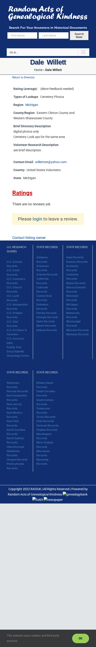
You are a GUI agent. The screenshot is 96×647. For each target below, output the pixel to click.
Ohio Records (15, 447)
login (37, 219)
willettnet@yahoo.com (51, 162)
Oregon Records (17, 459)
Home (38, 70)
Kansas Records (77, 261)
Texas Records (46, 417)
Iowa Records (75, 257)
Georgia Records (47, 317)
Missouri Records (77, 330)
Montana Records (77, 334)
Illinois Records (46, 325)
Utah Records (45, 421)
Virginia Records (47, 429)
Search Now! (79, 35)
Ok (81, 638)
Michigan (31, 105)
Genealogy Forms (18, 355)
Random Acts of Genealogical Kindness (35, 494)
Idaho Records (45, 321)
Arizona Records (47, 274)
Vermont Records (47, 425)
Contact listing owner (29, 238)
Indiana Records (46, 330)
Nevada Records (17, 391)
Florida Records (46, 313)
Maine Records (76, 283)
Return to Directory (23, 77)
